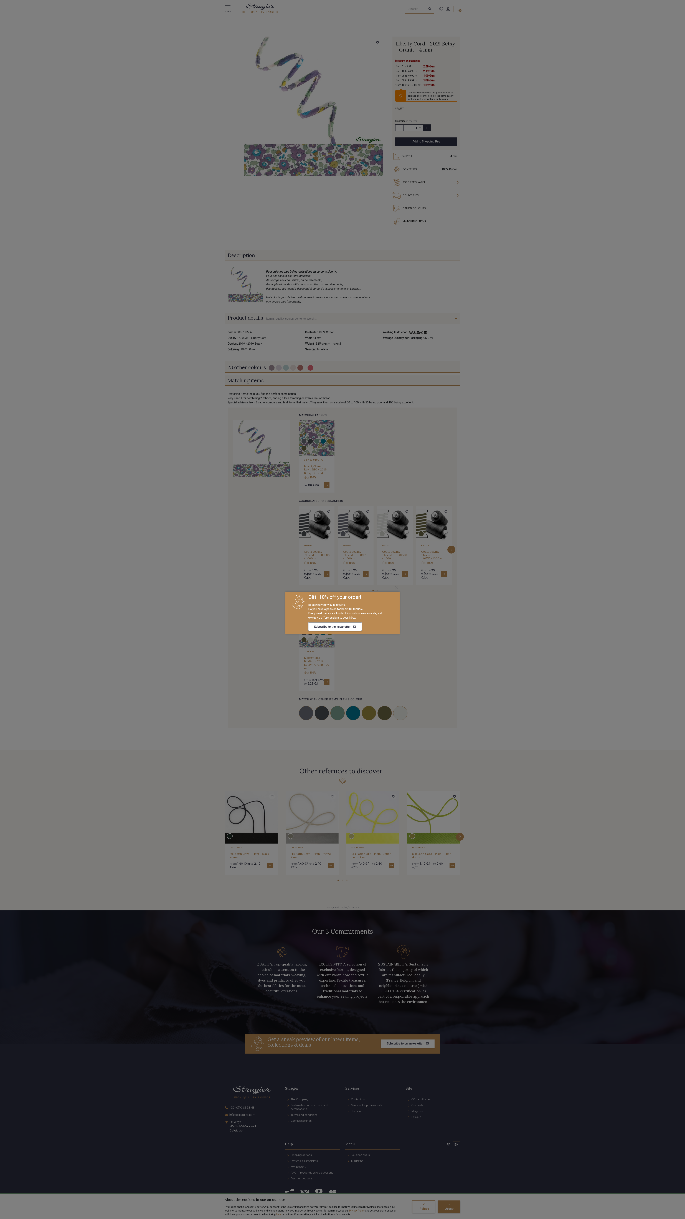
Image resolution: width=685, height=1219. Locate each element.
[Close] (397, 588)
